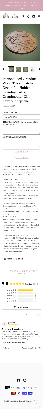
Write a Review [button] (22, 307)
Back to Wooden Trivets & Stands (23, 272)
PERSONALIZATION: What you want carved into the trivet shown (20, 123)
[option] (11, 69)
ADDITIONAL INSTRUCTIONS (14, 137)
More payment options (21, 158)
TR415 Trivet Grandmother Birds (13, 343)
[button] (36, 348)
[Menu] (38, 16)
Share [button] (7, 348)
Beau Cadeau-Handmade (18, 401)
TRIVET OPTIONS (10, 112)
